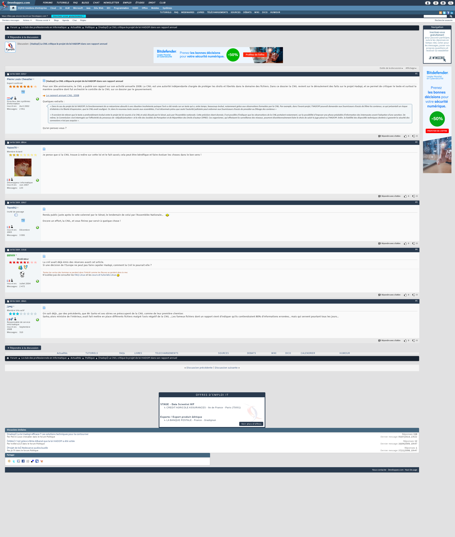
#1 (416, 74)
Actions (26, 20)
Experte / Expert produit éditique (181, 417)
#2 (416, 142)
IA (61, 8)
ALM (67, 8)
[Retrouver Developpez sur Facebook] (448, 12)
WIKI (256, 12)
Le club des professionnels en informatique (43, 27)
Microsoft (78, 8)
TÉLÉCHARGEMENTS (217, 12)
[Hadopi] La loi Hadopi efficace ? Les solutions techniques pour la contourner (48, 434)
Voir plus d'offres (251, 424)
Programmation (121, 8)
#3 (416, 202)
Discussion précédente (199, 367)
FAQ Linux (79, 275)
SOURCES (235, 12)
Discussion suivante (226, 367)
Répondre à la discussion (23, 37)
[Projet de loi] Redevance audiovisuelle (27, 448)
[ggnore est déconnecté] (23, 275)
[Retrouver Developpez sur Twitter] (444, 12)
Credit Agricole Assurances (186, 407)
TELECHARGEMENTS (166, 353)
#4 (416, 250)
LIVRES (200, 12)
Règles (83, 20)
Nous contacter (379, 470)
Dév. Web (98, 8)
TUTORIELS (165, 12)
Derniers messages (10, 20)
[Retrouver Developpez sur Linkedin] (451, 12)
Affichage (410, 68)
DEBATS (251, 353)
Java (88, 8)
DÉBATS (247, 12)
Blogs (85, 2)
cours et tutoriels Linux (104, 275)
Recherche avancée (444, 20)
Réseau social (42, 20)
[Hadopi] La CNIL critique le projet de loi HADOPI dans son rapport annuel (68, 44)
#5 (416, 301)
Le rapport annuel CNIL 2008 (62, 95)
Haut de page (411, 470)
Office (145, 8)
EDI (108, 8)
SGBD (135, 8)
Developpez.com (395, 470)
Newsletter (111, 2)
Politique (90, 27)
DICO (264, 12)
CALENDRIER (308, 353)
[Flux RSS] (440, 12)
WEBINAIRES (187, 12)
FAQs (122, 353)
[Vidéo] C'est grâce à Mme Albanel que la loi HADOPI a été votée (41, 441)
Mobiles (155, 8)
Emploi (127, 2)
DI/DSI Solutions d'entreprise (32, 8)
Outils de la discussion (390, 68)
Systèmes (167, 8)
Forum (13, 27)
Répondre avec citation (391, 136)
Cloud (53, 8)
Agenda (65, 20)
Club (162, 2)
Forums (47, 2)
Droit (152, 2)
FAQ (75, 2)
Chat (96, 2)
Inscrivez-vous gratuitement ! (68, 16)
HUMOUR (275, 12)
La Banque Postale (179, 420)
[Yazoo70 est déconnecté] (23, 168)
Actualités (76, 27)
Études (139, 2)
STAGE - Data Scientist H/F (177, 404)
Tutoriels (62, 2)
